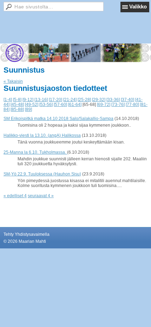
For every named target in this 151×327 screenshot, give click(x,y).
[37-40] (127, 99)
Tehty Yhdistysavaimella (27, 234)
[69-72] (103, 104)
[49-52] (31, 104)
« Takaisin (13, 81)
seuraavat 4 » (41, 195)
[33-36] (113, 99)
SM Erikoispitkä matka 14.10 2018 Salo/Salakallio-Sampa (58, 118)
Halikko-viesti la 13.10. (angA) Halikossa (42, 135)
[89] (28, 109)
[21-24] (70, 99)
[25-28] (84, 99)
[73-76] (118, 104)
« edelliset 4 (15, 195)
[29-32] (98, 99)
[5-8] (17, 99)
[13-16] (41, 99)
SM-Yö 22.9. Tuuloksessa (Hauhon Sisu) (42, 174)
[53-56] (46, 104)
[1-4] (8, 99)
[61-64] (74, 104)
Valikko (138, 6)
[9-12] (27, 99)
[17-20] (55, 99)
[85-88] (17, 109)
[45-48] (17, 104)
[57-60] (60, 104)
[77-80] (132, 104)
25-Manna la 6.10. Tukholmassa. (35, 152)
